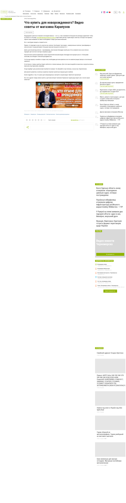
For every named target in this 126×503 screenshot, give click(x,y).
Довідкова (46, 13)
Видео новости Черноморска (105, 242)
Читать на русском (28, 32)
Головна (27, 11)
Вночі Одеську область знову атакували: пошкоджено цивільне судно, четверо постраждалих (111, 106)
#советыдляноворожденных (62, 114)
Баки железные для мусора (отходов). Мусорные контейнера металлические (109, 461)
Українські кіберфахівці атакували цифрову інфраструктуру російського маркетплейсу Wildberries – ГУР (112, 118)
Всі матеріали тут (110, 254)
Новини (37, 11)
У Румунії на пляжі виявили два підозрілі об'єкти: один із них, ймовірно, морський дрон (110, 125)
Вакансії (56, 13)
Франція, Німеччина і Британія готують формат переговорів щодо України (109, 223)
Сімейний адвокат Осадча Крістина (110, 353)
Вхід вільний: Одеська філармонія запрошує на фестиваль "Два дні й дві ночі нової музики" (112, 75)
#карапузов (33, 114)
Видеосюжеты (26, 13)
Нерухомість (40, 13)
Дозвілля (57, 11)
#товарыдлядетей (41, 114)
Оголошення (78, 13)
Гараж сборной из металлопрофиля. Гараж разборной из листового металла (110, 434)
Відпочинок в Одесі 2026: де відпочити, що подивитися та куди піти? (112, 90)
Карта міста (62, 13)
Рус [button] (115, 12)
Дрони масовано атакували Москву (111, 112)
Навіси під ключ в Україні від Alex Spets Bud (109, 409)
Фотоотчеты (33, 13)
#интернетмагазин (50, 114)
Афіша (52, 13)
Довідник (46, 11)
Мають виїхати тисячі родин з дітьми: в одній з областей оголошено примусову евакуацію (112, 98)
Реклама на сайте (70, 13)
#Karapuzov (27, 114)
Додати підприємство (110, 291)
